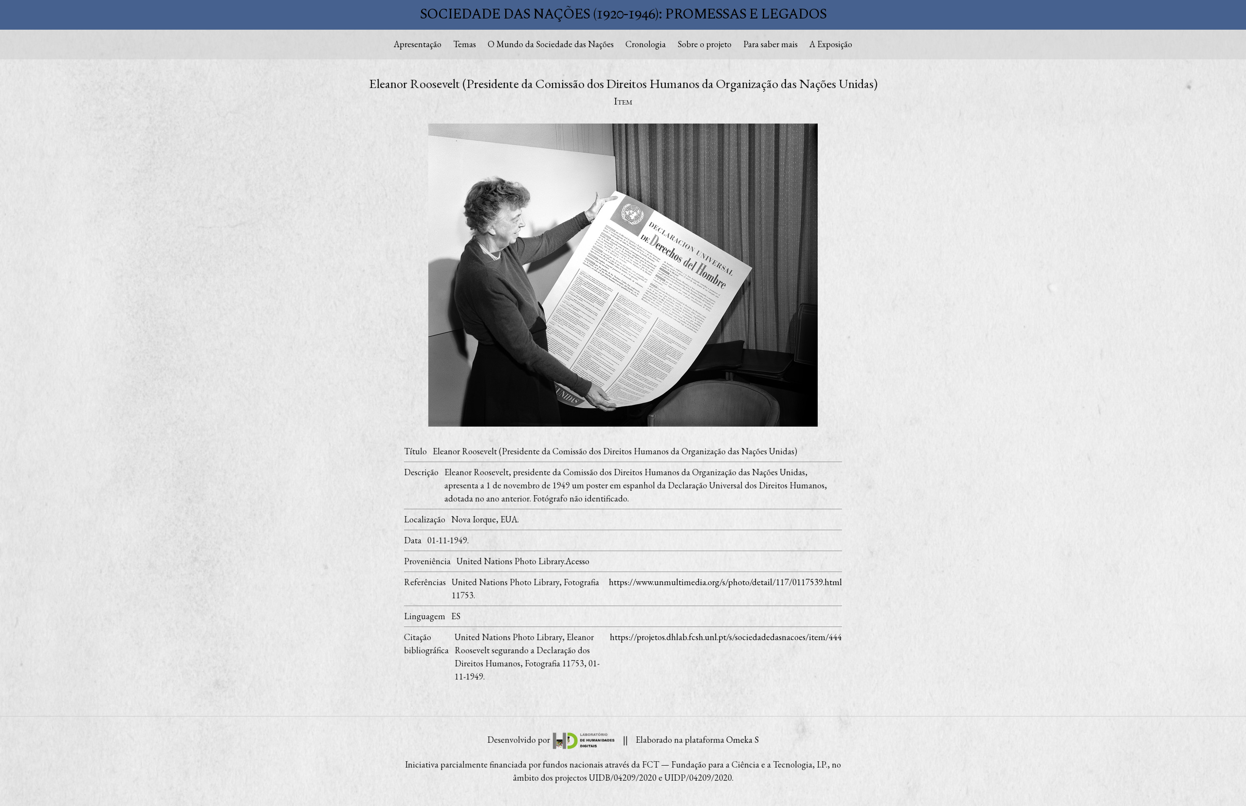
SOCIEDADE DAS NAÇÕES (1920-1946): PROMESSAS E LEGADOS (623, 14)
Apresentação (417, 44)
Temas (464, 44)
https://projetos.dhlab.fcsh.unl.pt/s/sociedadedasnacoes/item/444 (726, 637)
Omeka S (742, 739)
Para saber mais (770, 44)
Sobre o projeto (705, 44)
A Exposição (830, 44)
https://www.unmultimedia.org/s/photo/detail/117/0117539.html (725, 582)
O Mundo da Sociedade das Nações (551, 44)
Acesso (577, 561)
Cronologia (645, 44)
